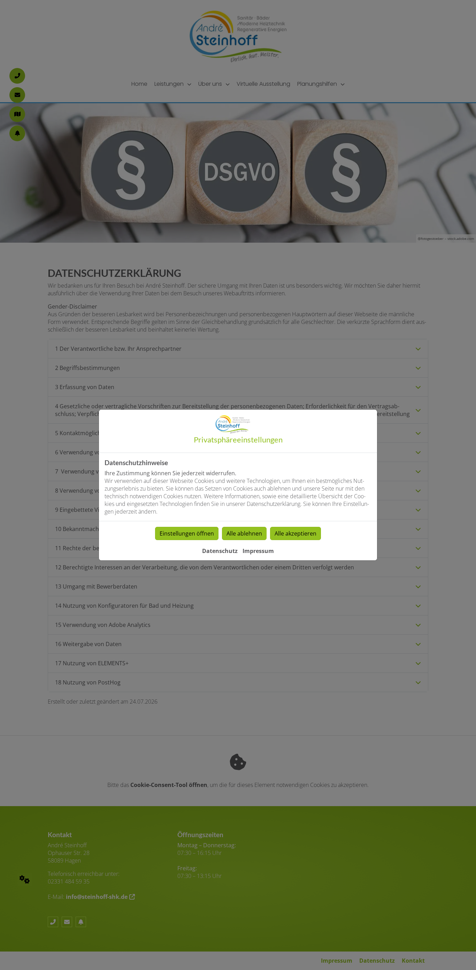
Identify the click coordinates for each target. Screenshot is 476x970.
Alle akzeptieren (295, 533)
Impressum (258, 551)
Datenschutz (220, 551)
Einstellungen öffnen (187, 533)
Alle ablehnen (244, 533)
